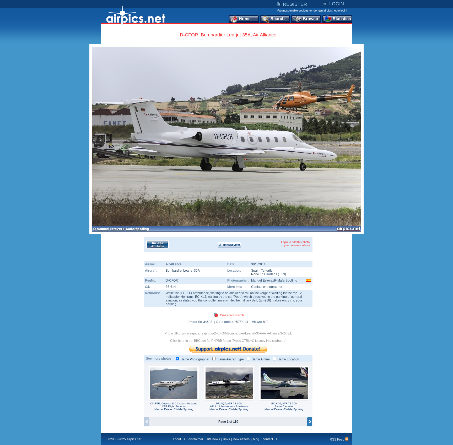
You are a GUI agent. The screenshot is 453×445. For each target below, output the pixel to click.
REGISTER (295, 4)
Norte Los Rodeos (264, 274)
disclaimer (195, 439)
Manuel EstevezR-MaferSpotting (274, 280)
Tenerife (267, 270)
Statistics (342, 19)
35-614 (171, 287)
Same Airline (261, 359)
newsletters (241, 439)
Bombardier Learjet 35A (183, 270)
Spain (255, 270)
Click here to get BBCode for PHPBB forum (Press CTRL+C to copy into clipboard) (228, 341)
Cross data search (232, 315)
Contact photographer (266, 287)
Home (245, 19)
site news (213, 439)
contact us (270, 439)
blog (256, 439)
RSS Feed (337, 439)
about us (179, 439)
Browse (310, 19)
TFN (282, 274)
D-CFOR (172, 280)
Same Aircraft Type (231, 359)
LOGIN (336, 3)
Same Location (288, 359)
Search (278, 19)
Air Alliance (174, 264)
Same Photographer (195, 359)
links (226, 439)
